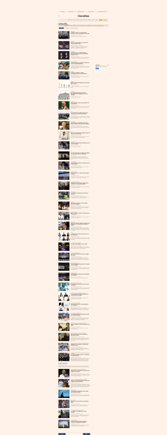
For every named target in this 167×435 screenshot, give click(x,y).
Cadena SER (62, 23)
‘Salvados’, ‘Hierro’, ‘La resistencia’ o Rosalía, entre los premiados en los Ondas (80, 33)
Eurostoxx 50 (90, 11)
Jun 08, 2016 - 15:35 (78, 205)
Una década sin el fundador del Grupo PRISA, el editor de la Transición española (80, 123)
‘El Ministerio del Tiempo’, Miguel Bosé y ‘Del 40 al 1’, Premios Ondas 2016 (80, 184)
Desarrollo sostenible (74, 61)
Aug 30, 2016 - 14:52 (80, 195)
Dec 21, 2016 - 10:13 (73, 155)
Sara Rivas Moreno (73, 195)
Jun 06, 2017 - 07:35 (78, 135)
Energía (71, 25)
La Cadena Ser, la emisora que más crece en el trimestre (80, 234)
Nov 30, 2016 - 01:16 (76, 175)
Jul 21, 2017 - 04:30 (78, 125)
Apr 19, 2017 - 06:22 (78, 145)
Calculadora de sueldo (100, 25)
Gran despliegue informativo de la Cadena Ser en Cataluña (80, 265)
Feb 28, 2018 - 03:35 (76, 105)
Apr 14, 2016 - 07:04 (76, 236)
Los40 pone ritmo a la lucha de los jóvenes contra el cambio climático (80, 63)
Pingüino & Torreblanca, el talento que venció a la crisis (79, 345)
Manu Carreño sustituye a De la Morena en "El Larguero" (80, 214)
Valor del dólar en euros (101, 11)
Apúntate (97, 68)
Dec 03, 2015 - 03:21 (78, 256)
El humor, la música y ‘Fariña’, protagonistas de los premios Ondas (79, 73)
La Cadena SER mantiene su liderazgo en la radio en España (80, 143)
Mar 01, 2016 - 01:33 (78, 245)
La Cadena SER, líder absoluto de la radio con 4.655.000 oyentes (80, 315)
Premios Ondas (73, 31)
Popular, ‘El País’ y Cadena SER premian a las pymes (80, 173)
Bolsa (69, 25)
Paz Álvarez (72, 125)
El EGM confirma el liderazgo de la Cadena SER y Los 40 (80, 83)
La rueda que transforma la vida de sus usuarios (79, 194)
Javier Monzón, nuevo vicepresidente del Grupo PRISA (80, 103)
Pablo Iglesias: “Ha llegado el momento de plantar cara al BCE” (80, 371)
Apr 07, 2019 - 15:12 (81, 65)
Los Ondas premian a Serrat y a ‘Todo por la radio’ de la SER (80, 355)
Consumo (96, 25)
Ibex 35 (61, 11)
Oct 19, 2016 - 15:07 (78, 185)
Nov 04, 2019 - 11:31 (79, 45)
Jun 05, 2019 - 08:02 (76, 56)
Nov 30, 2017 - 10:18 (73, 115)
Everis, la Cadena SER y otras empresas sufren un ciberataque (79, 43)
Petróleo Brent (79, 11)
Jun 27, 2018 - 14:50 (76, 85)
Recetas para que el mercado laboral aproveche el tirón (79, 335)
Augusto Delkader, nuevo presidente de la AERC (80, 325)
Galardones (72, 71)
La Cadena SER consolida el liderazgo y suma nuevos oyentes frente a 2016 (79, 113)
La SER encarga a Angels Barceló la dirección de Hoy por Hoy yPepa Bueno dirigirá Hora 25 (79, 53)
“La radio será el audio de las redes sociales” (78, 412)
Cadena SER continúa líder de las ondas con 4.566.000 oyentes (79, 392)
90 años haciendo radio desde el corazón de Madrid (80, 285)
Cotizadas (78, 25)
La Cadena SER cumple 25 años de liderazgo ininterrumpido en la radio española (79, 93)
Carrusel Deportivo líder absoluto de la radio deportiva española (79, 295)
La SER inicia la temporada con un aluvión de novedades (80, 275)
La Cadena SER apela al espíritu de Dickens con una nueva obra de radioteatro (80, 153)
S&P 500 (70, 11)
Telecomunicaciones (89, 25)
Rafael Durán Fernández (74, 65)
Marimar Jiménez (73, 45)
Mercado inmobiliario (83, 25)
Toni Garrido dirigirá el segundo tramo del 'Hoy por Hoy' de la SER (80, 133)
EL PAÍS (96, 19)
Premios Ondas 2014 (62, 363)
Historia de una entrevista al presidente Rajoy (80, 402)
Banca (93, 25)
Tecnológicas (74, 25)
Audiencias (72, 81)
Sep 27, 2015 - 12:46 (78, 266)
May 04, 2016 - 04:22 (78, 226)
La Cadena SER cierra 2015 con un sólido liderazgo (80, 255)
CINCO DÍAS (72, 35)
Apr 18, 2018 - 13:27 (78, 96)
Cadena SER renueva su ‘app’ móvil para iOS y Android (80, 305)
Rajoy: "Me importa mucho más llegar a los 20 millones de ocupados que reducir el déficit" (80, 224)
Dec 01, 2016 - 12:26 (78, 165)
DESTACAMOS (66, 25)
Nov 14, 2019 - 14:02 (78, 35)
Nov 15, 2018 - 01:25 (76, 75)
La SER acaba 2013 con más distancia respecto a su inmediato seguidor (79, 422)
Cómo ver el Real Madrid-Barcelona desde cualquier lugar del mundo (80, 381)
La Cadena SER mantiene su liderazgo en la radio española (80, 163)
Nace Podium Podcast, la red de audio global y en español (79, 204)
